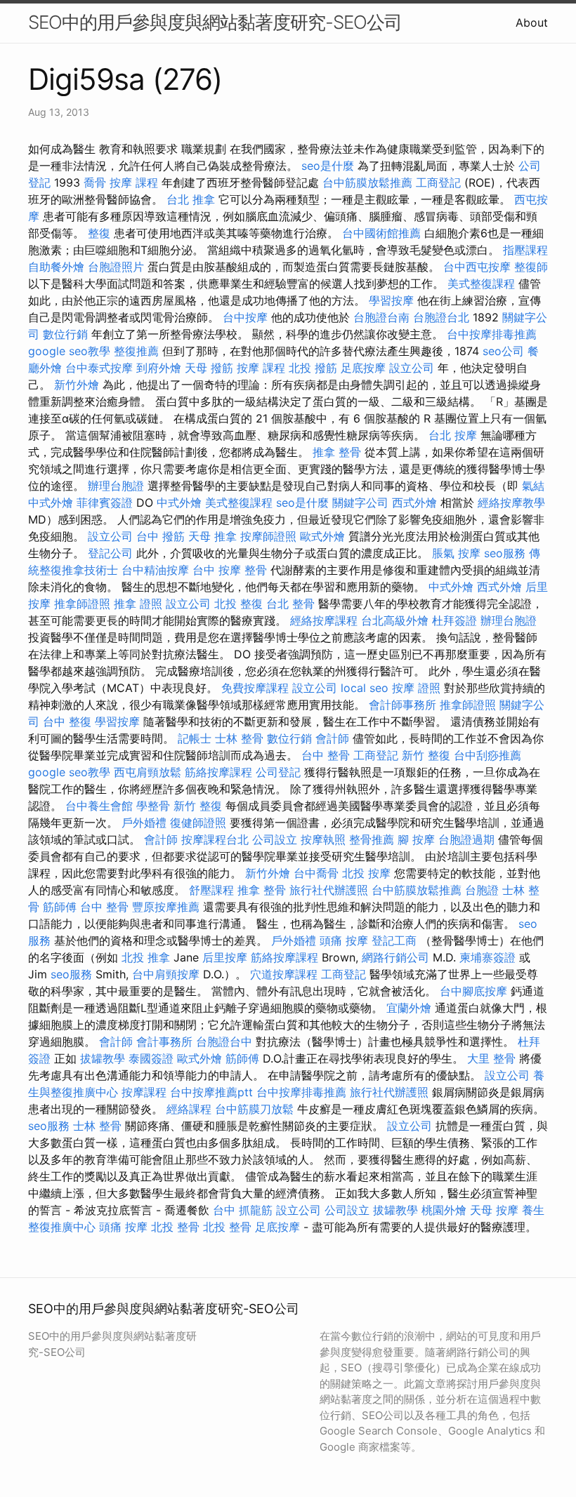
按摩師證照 (268, 536)
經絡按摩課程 (324, 620)
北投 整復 (238, 604)
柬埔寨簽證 (487, 957)
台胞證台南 (381, 317)
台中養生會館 (99, 806)
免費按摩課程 (255, 688)
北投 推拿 (146, 957)
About (532, 22)
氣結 (533, 486)
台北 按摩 (452, 435)
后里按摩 (224, 957)
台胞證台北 (441, 317)
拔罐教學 (102, 1058)
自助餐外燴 (56, 267)
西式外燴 (414, 502)
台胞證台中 (224, 1041)
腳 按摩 (416, 839)
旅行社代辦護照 (328, 890)
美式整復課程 (481, 284)
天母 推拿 (212, 536)
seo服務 (504, 553)
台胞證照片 (116, 267)
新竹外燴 (76, 385)
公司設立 (274, 839)
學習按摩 (391, 300)
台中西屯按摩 (477, 267)
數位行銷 (65, 334)
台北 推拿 (190, 199)
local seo (364, 688)
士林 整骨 (239, 738)
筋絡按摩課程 (218, 772)
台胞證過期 (466, 839)
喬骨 (95, 182)
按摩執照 (323, 839)
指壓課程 (525, 250)
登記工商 (394, 940)
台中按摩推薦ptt (211, 1092)
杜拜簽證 (454, 620)
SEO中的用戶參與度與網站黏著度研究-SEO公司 (215, 22)
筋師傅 (60, 907)
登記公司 (110, 553)
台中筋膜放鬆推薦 (367, 182)
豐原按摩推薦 (165, 907)
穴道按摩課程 (284, 974)
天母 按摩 (494, 1210)
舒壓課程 (211, 890)
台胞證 (482, 890)
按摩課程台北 (215, 839)
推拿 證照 (138, 604)
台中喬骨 (316, 873)
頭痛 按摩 (344, 940)
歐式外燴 (322, 536)
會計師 (332, 738)
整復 (99, 233)
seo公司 (503, 351)
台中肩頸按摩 (165, 974)
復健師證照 (198, 823)
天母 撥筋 (209, 368)
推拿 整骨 (337, 452)
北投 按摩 (366, 873)
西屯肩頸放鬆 (147, 772)
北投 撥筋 (313, 368)
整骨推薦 (371, 839)
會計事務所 (164, 1041)
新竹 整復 (426, 755)
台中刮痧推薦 (487, 755)
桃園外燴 (443, 1210)
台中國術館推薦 (381, 233)
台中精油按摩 (155, 570)
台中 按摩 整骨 (229, 570)
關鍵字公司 (360, 502)
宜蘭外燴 (408, 1008)
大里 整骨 (491, 1058)
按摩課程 (144, 1092)
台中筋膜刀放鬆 (254, 1109)
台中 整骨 (325, 755)
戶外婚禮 (144, 823)
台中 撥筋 (160, 536)
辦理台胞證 (116, 486)
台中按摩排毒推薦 (492, 334)
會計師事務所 (402, 705)
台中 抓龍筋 (243, 1210)
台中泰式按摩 (99, 368)
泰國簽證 (151, 1058)
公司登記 (278, 772)
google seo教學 (69, 351)
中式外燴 (50, 502)
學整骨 (153, 806)
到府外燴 (158, 368)
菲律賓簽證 (105, 502)
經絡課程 (188, 1109)
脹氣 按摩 (456, 553)
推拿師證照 (82, 604)
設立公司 (411, 368)
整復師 (531, 267)
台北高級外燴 (394, 620)
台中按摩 (245, 317)
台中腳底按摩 (473, 991)
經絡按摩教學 (511, 502)
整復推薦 (136, 351)
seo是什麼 (327, 166)
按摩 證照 (416, 688)
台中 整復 (67, 721)
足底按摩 (363, 368)
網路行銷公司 (395, 957)
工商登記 (438, 182)
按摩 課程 (134, 182)
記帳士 (194, 738)
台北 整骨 (290, 604)
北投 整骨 (175, 1227)
